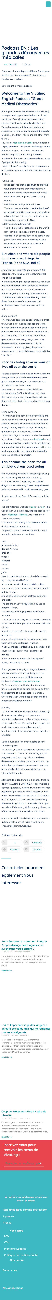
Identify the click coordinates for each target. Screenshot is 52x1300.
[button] (48, 4)
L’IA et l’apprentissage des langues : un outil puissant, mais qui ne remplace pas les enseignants (26, 1028)
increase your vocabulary (26, 681)
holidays (38, 439)
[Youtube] (19, 1276)
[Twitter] (12, 1276)
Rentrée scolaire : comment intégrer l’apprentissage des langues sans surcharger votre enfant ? (24, 945)
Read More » (6, 970)
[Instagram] (12, 1282)
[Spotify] (19, 1282)
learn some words (23, 142)
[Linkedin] (6, 1282)
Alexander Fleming (17, 514)
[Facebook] (6, 1276)
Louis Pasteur (38, 506)
